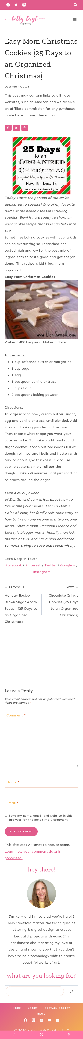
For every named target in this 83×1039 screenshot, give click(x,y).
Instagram (41, 572)
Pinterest (33, 565)
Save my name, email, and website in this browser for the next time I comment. (40, 817)
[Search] (71, 991)
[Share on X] (16, 128)
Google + (67, 565)
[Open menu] (74, 19)
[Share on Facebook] (8, 128)
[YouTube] (49, 1020)
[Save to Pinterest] (24, 128)
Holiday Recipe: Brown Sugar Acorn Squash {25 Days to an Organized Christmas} (21, 604)
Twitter (50, 565)
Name (12, 782)
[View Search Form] (75, 5)
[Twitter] (16, 4)
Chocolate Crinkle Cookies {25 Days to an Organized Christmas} (63, 601)
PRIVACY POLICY (57, 1008)
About (33, 1008)
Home (17, 1008)
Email (12, 803)
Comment (16, 715)
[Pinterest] (41, 1020)
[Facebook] (8, 4)
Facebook (13, 565)
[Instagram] (24, 4)
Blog (41, 1013)
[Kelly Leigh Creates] (25, 19)
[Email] (57, 1020)
